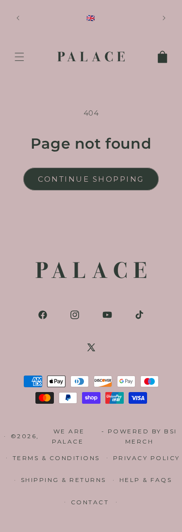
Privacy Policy (146, 458)
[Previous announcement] (18, 18)
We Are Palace (69, 437)
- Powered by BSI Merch (139, 437)
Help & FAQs (145, 479)
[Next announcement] (164, 18)
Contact (90, 502)
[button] (19, 57)
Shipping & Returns (63, 479)
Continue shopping (91, 179)
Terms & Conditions (56, 458)
